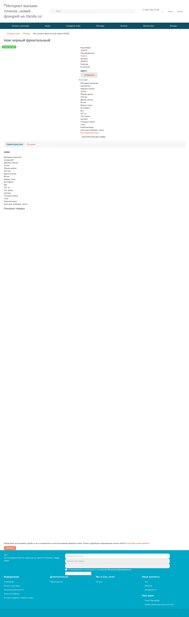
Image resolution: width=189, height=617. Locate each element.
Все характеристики (90, 133)
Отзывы (31, 144)
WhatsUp (148, 586)
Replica (84, 56)
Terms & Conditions (12, 594)
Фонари (173, 26)
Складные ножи (73, 26)
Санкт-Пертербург (152, 600)
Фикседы (100, 26)
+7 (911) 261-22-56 (150, 10)
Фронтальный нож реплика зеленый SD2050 (25, 243)
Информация (11, 577)
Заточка (123, 26)
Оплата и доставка (20, 26)
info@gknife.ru (150, 590)
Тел (146, 582)
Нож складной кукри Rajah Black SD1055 (23, 502)
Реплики (26, 34)
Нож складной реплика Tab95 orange (21, 437)
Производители (56, 582)
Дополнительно (59, 577)
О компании (9, 582)
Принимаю (10, 548)
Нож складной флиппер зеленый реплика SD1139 (27, 372)
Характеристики (15, 144)
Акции (47, 26)
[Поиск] (132, 11)
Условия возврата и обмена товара (18, 598)
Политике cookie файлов (138, 543)
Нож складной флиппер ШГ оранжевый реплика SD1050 (30, 308)
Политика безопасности (14, 590)
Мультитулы (148, 26)
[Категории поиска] (52, 11)
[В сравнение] (183, 221)
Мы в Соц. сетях (105, 577)
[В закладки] (183, 216)
